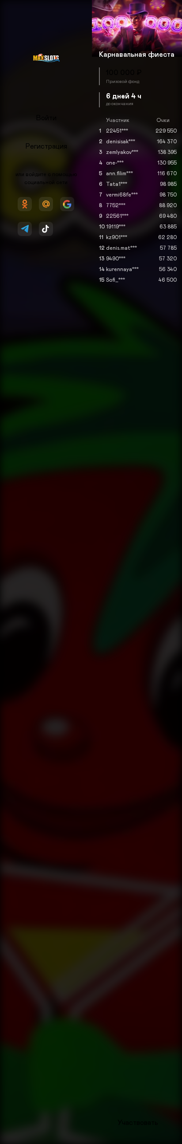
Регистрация (46, 146)
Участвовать (138, 1122)
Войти (46, 118)
